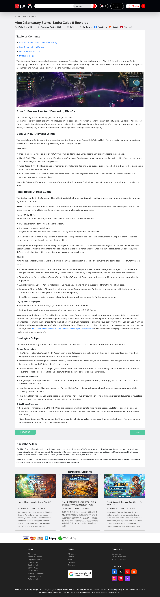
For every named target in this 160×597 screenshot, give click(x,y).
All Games (72, 554)
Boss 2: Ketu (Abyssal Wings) (31, 47)
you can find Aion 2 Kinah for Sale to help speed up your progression (62, 328)
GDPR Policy (33, 568)
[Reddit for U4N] (134, 571)
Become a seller (117, 6)
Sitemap (71, 565)
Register (136, 6)
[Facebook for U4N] (114, 571)
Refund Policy (33, 579)
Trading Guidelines (36, 573)
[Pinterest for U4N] (120, 578)
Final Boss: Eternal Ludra (30, 51)
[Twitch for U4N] (127, 578)
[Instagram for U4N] (114, 578)
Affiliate (71, 557)
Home (17, 16)
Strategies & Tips (26, 56)
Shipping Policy (34, 576)
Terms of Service (35, 557)
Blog (24, 16)
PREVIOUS (25, 432)
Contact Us (116, 554)
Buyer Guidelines (119, 559)
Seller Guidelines (119, 557)
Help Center (33, 571)
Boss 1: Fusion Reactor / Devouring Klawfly (38, 42)
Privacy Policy (33, 562)
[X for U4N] (120, 571)
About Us (32, 554)
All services (78, 6)
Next (138, 432)
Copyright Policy (35, 559)
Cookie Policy (33, 565)
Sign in (129, 6)
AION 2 (32, 16)
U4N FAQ (72, 562)
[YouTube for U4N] (127, 571)
